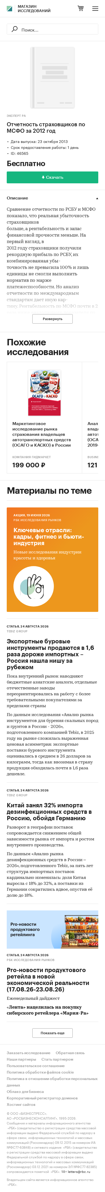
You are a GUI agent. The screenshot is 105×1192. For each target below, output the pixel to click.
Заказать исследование (28, 1053)
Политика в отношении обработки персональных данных (52, 1082)
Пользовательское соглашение (36, 1066)
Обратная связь (70, 1053)
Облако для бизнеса (25, 1092)
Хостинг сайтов (21, 1105)
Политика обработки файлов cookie (40, 1072)
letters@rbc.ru (79, 1171)
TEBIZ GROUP (17, 631)
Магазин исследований (34, 9)
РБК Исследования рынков (37, 520)
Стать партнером (57, 1059)
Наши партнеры (21, 1059)
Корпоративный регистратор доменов (42, 1098)
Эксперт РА (16, 115)
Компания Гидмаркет (31, 457)
